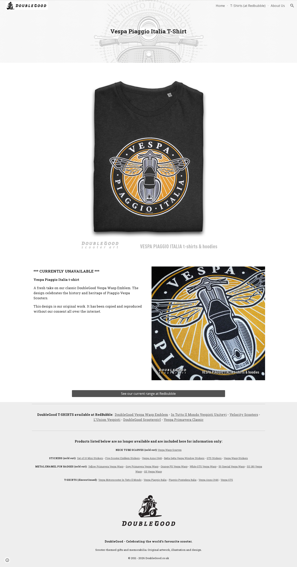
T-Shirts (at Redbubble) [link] (247, 5)
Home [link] (220, 5)
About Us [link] (278, 5)
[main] (148, 31)
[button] (292, 6)
